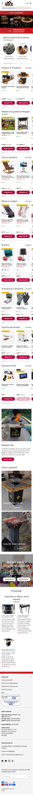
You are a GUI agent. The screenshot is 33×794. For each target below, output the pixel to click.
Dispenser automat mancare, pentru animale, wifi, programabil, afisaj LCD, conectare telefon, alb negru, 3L (8, 310)
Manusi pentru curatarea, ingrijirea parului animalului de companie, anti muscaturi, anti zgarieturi (22, 310)
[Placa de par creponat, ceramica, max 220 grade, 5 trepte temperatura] (8, 337)
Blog (3, 692)
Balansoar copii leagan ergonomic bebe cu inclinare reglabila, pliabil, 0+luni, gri (8, 221)
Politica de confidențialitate (10, 683)
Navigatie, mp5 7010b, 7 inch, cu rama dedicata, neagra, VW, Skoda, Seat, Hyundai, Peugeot (23, 386)
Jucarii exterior (23, 579)
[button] (30, 3)
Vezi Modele (20, 548)
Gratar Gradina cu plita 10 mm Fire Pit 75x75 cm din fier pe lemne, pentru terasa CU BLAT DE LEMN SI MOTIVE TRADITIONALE (8, 652)
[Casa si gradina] (9, 48)
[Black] (17, 270)
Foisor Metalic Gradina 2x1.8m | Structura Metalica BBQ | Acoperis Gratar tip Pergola (22, 134)
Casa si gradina (9, 56)
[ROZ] (8, 270)
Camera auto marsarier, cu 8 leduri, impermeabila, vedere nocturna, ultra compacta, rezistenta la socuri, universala (8, 388)
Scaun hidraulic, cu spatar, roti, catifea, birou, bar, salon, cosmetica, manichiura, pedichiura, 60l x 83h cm (8, 266)
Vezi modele (17, 507)
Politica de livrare (7, 689)
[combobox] (16, 8)
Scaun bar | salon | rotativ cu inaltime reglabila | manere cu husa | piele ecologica (22, 265)
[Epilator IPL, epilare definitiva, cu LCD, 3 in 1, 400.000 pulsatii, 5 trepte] (23, 337)
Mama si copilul (22, 56)
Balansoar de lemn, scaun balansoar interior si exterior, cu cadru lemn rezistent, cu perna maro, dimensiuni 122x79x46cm (8, 179)
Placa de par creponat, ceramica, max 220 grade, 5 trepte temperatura (7, 347)
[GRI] (5, 270)
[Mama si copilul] (22, 48)
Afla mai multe (8, 459)
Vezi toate (28, 68)
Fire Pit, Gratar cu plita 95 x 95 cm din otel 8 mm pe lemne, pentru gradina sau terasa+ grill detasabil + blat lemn (8, 618)
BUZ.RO (7, 788)
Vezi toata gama (8, 40)
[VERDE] (3, 270)
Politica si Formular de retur (10, 686)
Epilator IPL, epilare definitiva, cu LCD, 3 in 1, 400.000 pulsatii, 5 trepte (22, 347)
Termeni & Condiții (7, 680)
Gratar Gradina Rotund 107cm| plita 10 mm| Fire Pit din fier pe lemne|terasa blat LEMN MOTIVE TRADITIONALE (22, 89)
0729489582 (19, 12)
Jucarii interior (9, 579)
